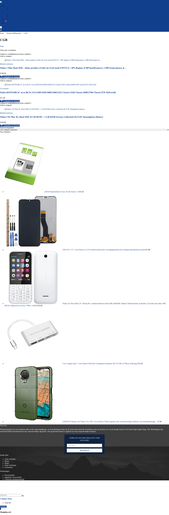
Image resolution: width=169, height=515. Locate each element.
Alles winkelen (10, 459)
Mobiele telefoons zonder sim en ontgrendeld (25, 8)
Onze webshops (10, 465)
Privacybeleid (9, 475)
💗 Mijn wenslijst (11, 21)
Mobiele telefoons (11, 6)
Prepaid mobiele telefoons (18, 10)
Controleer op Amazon (11, 77)
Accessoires (9, 12)
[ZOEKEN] (23, 495)
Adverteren (9, 467)
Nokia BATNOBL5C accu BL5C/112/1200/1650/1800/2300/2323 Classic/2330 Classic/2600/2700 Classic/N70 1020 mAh (58, 92)
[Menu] (1, 27)
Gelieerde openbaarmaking (14, 479)
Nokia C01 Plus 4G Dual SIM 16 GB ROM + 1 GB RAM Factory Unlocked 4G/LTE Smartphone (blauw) (51, 117)
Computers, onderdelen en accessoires (18, 19)
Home (2, 33)
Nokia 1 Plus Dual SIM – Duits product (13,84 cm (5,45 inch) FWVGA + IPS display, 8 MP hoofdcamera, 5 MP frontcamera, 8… (63, 68)
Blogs (7, 23)
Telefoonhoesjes (15, 17)
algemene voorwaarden (13, 477)
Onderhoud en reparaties (18, 15)
